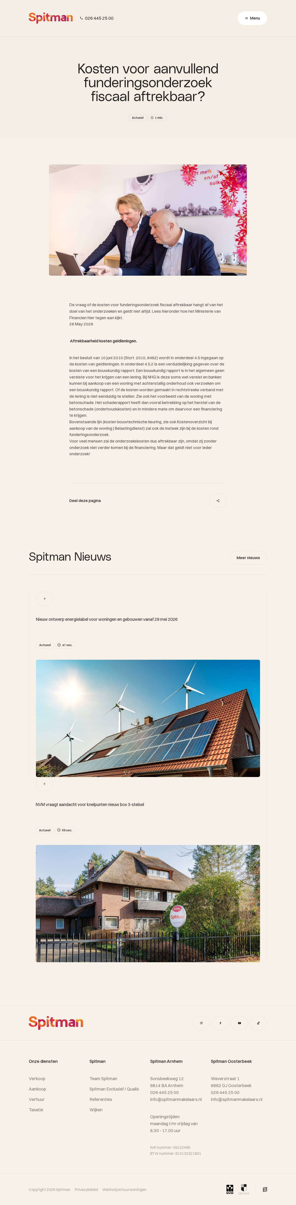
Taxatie (36, 1109)
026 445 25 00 (99, 18)
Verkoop (37, 1078)
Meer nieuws (248, 557)
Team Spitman (103, 1078)
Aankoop (37, 1089)
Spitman (63, 1189)
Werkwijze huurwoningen (124, 1189)
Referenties (100, 1099)
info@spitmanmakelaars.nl (236, 1099)
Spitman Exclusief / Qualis (114, 1089)
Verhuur (37, 1099)
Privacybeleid (86, 1189)
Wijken (95, 1109)
